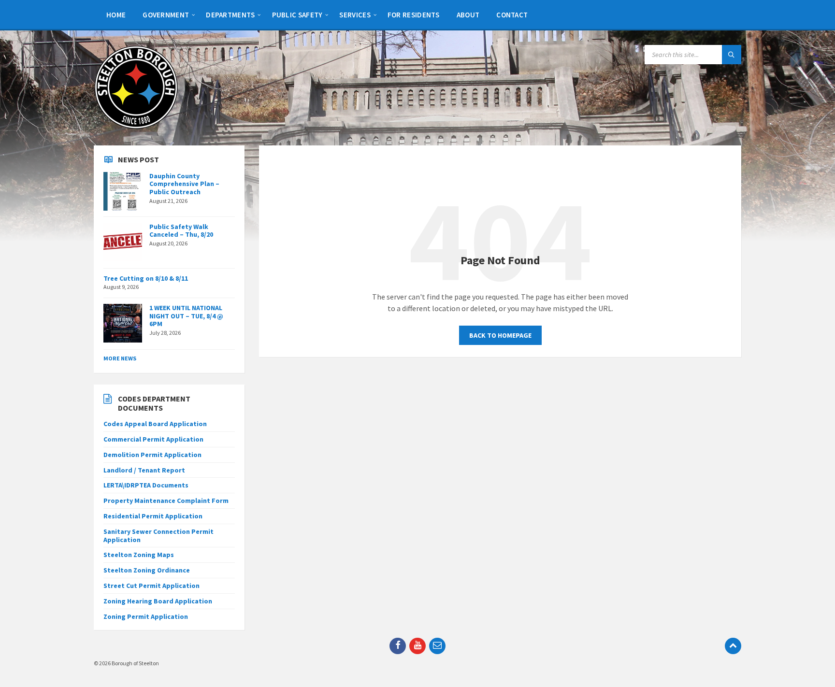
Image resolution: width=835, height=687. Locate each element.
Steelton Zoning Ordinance (146, 570)
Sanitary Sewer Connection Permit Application (158, 535)
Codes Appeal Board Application (155, 423)
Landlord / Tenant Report (144, 470)
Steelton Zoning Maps (138, 554)
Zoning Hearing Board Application (157, 601)
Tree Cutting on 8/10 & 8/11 (145, 278)
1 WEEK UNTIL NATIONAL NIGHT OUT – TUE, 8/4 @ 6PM (186, 316)
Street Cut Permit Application (151, 585)
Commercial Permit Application (153, 439)
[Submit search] (731, 54)
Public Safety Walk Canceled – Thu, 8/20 (181, 230)
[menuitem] (116, 14)
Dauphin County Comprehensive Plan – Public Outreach (184, 184)
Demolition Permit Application (152, 454)
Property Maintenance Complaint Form (166, 500)
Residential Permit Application (152, 516)
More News (119, 358)
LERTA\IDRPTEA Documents (145, 485)
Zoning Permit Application (145, 616)
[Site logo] (136, 126)
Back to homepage (500, 335)
